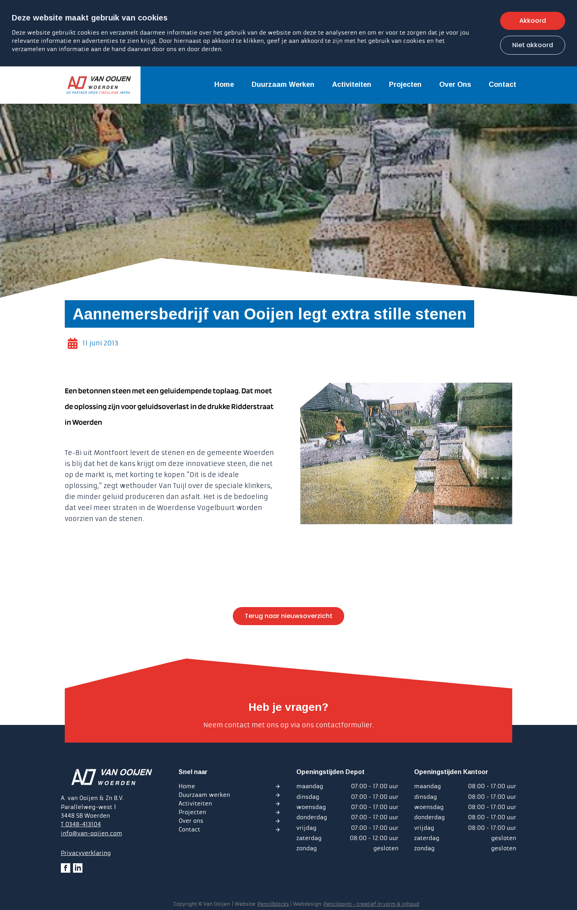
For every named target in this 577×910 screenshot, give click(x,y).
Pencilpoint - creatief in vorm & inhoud (371, 904)
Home (224, 84)
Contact (502, 84)
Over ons (455, 84)
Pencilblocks (273, 904)
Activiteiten (351, 84)
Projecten (405, 84)
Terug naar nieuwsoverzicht (288, 615)
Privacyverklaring (86, 853)
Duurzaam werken (283, 84)
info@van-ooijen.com (91, 833)
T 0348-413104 (81, 824)
